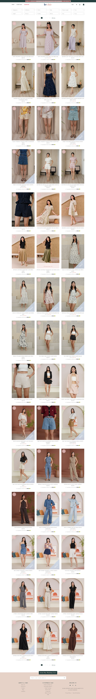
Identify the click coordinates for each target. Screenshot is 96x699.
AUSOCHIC (26, 4)
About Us (23, 684)
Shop (13, 4)
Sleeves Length (65, 10)
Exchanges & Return (48, 686)
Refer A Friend (48, 693)
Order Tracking (48, 688)
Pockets (39, 13)
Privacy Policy (68, 693)
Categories (15, 10)
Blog (23, 689)
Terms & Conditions (76, 693)
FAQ (48, 694)
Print (76, 10)
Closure (26, 13)
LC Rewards (48, 691)
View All (53, 17)
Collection (27, 10)
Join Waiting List (48, 267)
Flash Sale (19, 4)
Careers (23, 688)
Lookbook (23, 691)
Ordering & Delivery (48, 684)
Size (63, 13)
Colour (39, 10)
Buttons (51, 13)
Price (76, 13)
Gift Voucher (48, 689)
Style (51, 10)
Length (14, 13)
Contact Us (23, 686)
